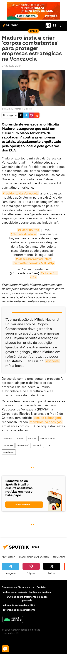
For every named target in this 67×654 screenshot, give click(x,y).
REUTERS (8, 108)
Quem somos (9, 587)
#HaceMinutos (28, 230)
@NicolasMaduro (23, 234)
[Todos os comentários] (5, 648)
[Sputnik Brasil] (11, 26)
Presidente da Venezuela (20, 193)
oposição (37, 445)
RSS (32, 605)
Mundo (20, 438)
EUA (48, 445)
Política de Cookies (40, 592)
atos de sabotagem (47, 418)
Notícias (32, 438)
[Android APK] (13, 620)
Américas (8, 438)
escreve (52, 361)
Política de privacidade (15, 592)
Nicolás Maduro (47, 438)
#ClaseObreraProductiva (33, 259)
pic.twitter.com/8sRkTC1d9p (33, 263)
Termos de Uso (26, 587)
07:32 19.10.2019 (11, 65)
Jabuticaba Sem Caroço (34, 556)
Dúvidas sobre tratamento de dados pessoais (27, 598)
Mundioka (8, 556)
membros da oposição (46, 422)
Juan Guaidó (23, 445)
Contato (41, 587)
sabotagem (8, 452)
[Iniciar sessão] (54, 25)
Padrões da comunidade (15, 605)
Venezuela (8, 445)
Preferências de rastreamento (19, 609)
